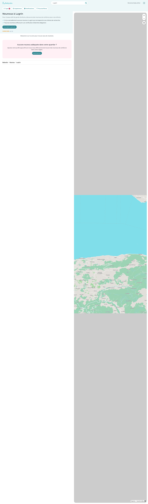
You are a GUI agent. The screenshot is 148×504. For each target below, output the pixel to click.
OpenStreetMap (140, 501)
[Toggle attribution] (145, 501)
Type (7, 8)
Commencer (37, 53)
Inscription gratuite (9, 27)
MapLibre (133, 501)
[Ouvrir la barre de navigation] (144, 3)
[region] (110, 258)
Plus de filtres (42, 8)
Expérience (18, 8)
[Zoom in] (144, 15)
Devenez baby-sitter (134, 3)
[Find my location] (144, 22)
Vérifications (30, 8)
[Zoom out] (144, 18)
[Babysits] (7, 3)
